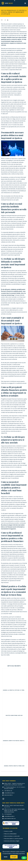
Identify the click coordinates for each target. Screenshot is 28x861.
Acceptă (14, 857)
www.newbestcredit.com (10, 818)
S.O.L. (11, 860)
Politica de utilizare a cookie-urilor (12, 836)
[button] (24, 857)
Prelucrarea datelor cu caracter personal (13, 838)
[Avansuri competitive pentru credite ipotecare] (14, 729)
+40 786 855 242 (8, 790)
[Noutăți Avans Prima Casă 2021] (14, 704)
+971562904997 (8, 814)
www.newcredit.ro (8, 795)
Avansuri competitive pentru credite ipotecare (14, 740)
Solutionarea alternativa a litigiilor (11, 841)
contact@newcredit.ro (9, 793)
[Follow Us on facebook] (3, 799)
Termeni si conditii (8, 831)
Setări (5, 857)
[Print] (8, 20)
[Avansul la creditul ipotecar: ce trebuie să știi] (14, 678)
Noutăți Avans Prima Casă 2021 (14, 715)
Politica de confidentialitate (10, 833)
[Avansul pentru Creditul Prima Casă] (14, 754)
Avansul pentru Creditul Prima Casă (14, 765)
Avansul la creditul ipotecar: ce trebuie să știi (14, 690)
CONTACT (5, 658)
